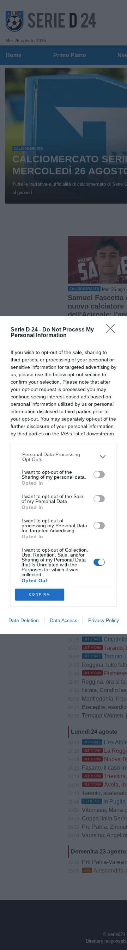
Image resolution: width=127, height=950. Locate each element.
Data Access (63, 620)
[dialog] (63, 474)
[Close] (112, 330)
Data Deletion (23, 620)
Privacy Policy (103, 620)
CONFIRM (39, 594)
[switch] (99, 474)
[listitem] (63, 457)
